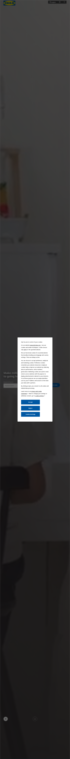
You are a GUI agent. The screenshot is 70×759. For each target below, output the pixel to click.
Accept (30, 402)
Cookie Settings (30, 414)
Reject (30, 408)
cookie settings (39, 396)
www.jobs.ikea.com (35, 345)
